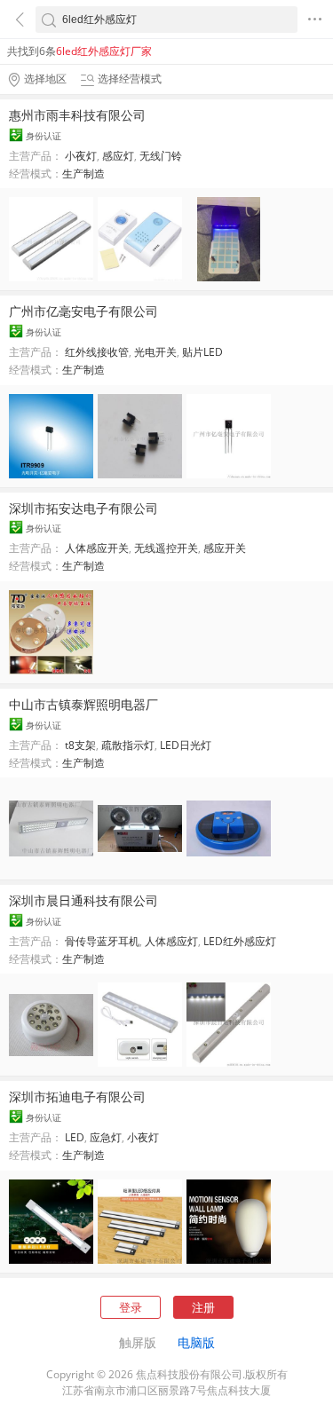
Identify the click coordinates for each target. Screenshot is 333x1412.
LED (74, 1137)
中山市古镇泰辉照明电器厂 (83, 704)
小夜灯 (81, 155)
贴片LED (202, 351)
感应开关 (224, 548)
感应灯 (118, 155)
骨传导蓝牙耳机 (102, 941)
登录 (130, 1307)
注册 (203, 1307)
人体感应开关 (97, 548)
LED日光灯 (185, 745)
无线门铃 (160, 155)
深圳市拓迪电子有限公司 (77, 1096)
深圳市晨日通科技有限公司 (83, 900)
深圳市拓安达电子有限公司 (83, 508)
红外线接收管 (97, 351)
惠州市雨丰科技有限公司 (77, 114)
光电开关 (155, 351)
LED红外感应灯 (239, 941)
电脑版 (196, 1342)
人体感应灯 (171, 941)
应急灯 (106, 1137)
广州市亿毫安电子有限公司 (83, 311)
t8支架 (80, 745)
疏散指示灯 (128, 745)
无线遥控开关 (166, 548)
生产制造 (83, 173)
